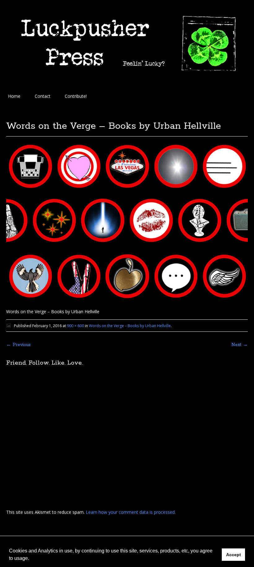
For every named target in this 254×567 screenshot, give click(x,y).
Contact (42, 96)
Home (14, 96)
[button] (31, 559)
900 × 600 (75, 325)
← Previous (18, 345)
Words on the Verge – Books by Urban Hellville (130, 325)
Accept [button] (233, 554)
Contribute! (76, 96)
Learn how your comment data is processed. (131, 512)
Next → (239, 345)
